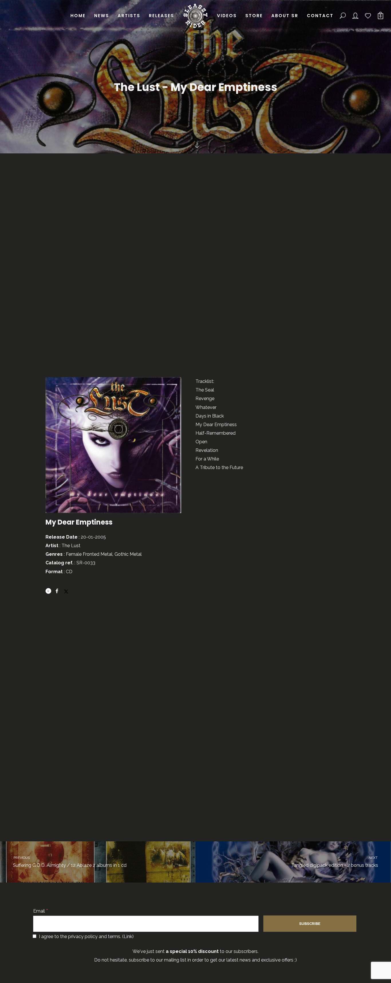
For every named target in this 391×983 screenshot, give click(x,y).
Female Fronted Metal (89, 554)
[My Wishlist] (368, 15)
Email (40, 911)
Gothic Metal (128, 554)
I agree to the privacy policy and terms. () (86, 936)
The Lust (71, 545)
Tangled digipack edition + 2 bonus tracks (334, 862)
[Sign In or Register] (355, 15)
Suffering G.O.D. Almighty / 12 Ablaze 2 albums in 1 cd (70, 862)
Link (128, 936)
